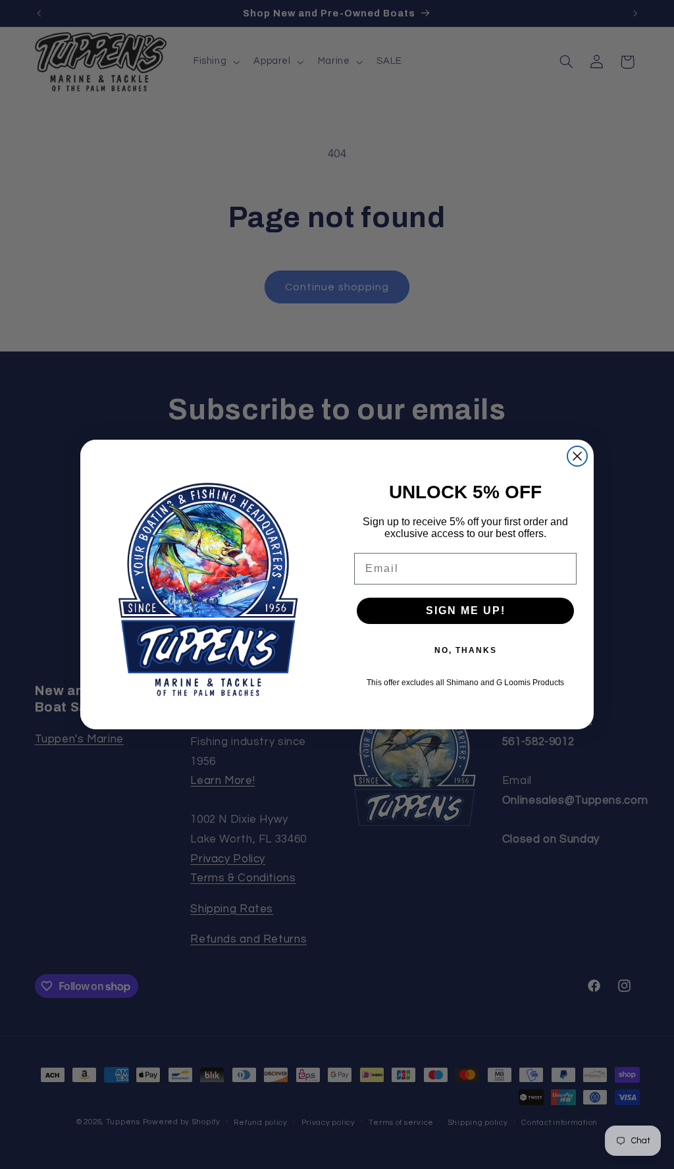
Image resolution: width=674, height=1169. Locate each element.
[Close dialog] (577, 456)
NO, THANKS (465, 650)
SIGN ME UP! (466, 610)
